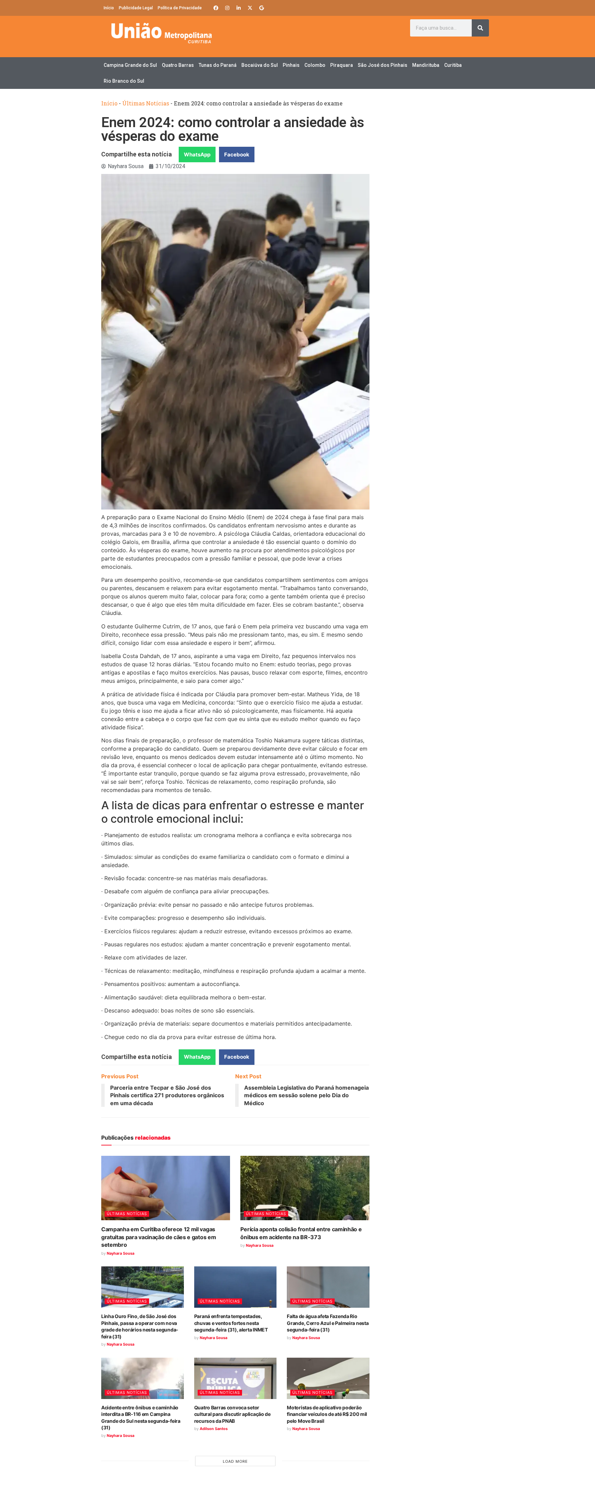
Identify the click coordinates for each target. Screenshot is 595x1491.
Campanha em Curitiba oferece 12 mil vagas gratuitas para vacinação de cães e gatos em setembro (158, 1237)
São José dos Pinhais (382, 65)
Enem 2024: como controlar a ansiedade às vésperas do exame (232, 129)
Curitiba (453, 65)
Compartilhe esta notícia (136, 154)
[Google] (261, 8)
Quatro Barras (178, 65)
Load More (235, 1461)
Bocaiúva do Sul (259, 65)
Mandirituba (425, 65)
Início (109, 8)
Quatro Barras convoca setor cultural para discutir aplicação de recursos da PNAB (232, 1414)
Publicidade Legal (136, 8)
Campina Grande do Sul (130, 65)
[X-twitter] (250, 8)
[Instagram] (227, 8)
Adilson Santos (214, 1428)
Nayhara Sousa (120, 1253)
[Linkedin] (238, 8)
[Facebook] (216, 8)
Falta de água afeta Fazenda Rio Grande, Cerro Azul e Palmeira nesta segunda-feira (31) (327, 1323)
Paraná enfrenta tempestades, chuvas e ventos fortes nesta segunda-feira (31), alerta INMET (231, 1323)
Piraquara (341, 65)
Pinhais (291, 65)
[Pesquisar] (480, 28)
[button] (197, 154)
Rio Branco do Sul (124, 81)
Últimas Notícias (145, 103)
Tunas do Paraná (218, 65)
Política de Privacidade (180, 8)
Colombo (314, 65)
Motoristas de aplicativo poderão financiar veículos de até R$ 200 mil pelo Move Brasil (327, 1414)
